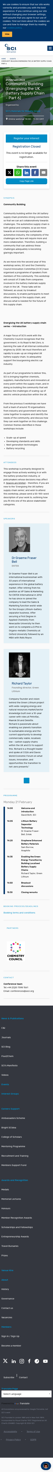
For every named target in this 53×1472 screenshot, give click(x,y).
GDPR (33, 1440)
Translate (25, 1403)
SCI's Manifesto (9, 1065)
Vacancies (6, 1317)
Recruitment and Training (14, 1156)
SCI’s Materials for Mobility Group (23, 111)
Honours (5, 1208)
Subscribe (9, 1377)
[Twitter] (5, 1362)
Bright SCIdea (8, 1128)
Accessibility (10, 1432)
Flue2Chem (7, 1056)
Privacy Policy (13, 1440)
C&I (3, 1028)
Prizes (4, 1255)
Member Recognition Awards (16, 1218)
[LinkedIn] (14, 1361)
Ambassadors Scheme (13, 1118)
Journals (6, 1037)
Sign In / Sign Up (10, 1336)
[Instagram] (22, 1361)
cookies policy (14, 28)
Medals (5, 1189)
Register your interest (26, 138)
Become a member (11, 1346)
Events (13, 59)
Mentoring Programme (13, 1146)
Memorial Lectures (11, 1199)
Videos (4, 1075)
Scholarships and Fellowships (17, 1227)
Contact (23, 1377)
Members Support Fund (13, 1165)
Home (3, 59)
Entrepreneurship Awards (15, 1237)
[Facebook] (29, 1361)
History (5, 1289)
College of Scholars (11, 1137)
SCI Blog (5, 1047)
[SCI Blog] (37, 1361)
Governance (7, 1299)
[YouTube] (45, 1361)
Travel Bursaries (9, 1246)
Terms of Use (33, 1432)
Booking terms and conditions (19, 913)
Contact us (7, 1308)
